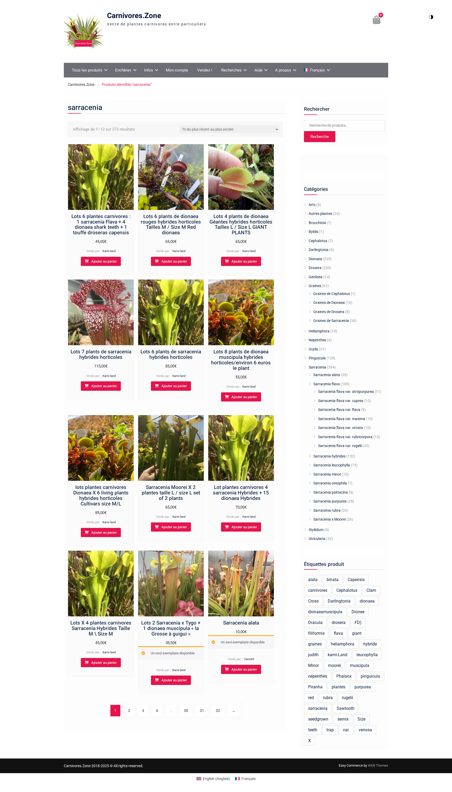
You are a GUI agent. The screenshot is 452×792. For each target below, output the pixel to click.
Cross (313, 601)
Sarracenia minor (327, 474)
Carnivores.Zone (134, 15)
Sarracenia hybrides (329, 456)
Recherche (319, 137)
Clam (371, 590)
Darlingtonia (319, 250)
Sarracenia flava (326, 384)
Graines (315, 286)
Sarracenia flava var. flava (339, 410)
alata (313, 579)
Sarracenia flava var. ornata (340, 428)
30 (186, 711)
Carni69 (249, 659)
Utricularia (317, 539)
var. (346, 729)
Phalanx (344, 676)
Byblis (313, 232)
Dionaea (315, 259)
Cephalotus (318, 241)
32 (218, 711)
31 (202, 711)
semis (342, 719)
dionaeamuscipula (325, 611)
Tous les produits (87, 70)
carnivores (317, 590)
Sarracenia (317, 367)
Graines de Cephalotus (331, 294)
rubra (328, 697)
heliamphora (342, 644)
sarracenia (317, 708)
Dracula (315, 622)
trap (330, 729)
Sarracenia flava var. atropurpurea (346, 391)
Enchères (123, 70)
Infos (148, 70)
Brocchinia (317, 223)
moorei (334, 665)
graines (315, 644)
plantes (338, 686)
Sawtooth (345, 708)
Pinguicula (317, 358)
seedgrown (318, 719)
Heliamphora (319, 331)
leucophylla (367, 654)
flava (338, 633)
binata (332, 579)
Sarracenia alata (326, 375)
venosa (365, 729)
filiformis (316, 633)
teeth (312, 729)
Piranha (315, 686)
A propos (283, 70)
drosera (339, 622)
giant (356, 633)
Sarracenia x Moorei (329, 519)
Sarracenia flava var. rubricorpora (345, 437)
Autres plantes (320, 213)
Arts (312, 205)
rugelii (347, 697)
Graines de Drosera (328, 312)
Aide (258, 70)
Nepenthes (317, 340)
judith (313, 654)
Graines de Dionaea (329, 302)
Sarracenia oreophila (330, 483)
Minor (313, 665)
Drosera (315, 268)
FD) (358, 622)
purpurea (362, 686)
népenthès (317, 676)
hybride (370, 644)
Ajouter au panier (104, 261)
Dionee (358, 611)
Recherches (231, 70)
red (311, 697)
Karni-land (109, 251)
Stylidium (316, 530)
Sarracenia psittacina (330, 492)
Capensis (356, 579)
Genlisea (316, 277)
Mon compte (177, 70)
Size (361, 719)
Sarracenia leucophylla (331, 465)
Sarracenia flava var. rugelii (340, 446)
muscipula (359, 665)
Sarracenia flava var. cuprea (340, 401)
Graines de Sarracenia (331, 321)
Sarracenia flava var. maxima (341, 419)
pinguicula (370, 676)
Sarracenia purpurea (330, 501)
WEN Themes (378, 765)
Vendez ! (204, 70)
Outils (313, 349)
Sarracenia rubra (327, 510)
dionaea (367, 601)
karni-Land (337, 654)
